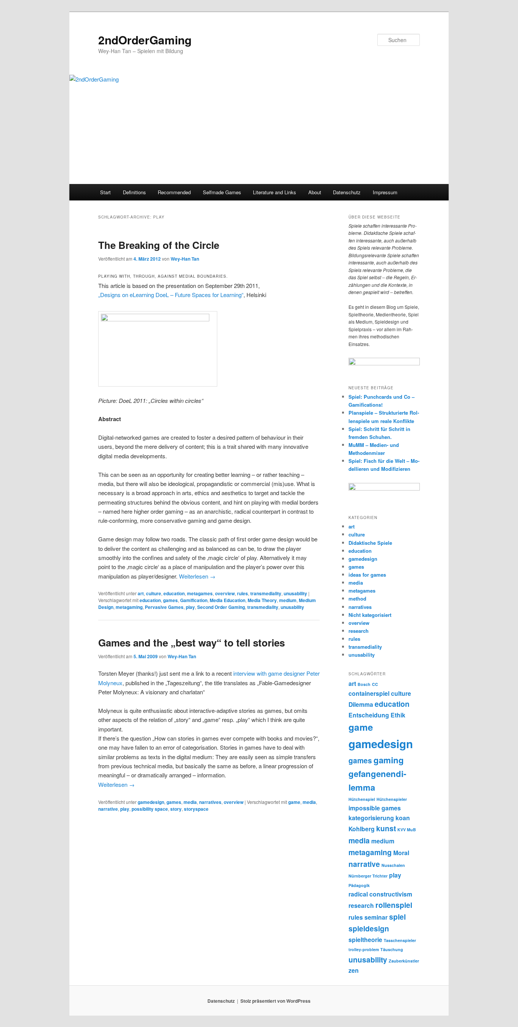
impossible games (374, 808)
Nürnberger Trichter (368, 876)
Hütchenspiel (361, 799)
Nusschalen (393, 865)
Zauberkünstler (404, 961)
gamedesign (151, 802)
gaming (389, 760)
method (357, 598)
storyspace (196, 808)
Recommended (174, 192)
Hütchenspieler (392, 799)
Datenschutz (347, 192)
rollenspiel (393, 905)
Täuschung (391, 949)
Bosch (364, 684)
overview (225, 593)
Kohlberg (361, 828)
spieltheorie (365, 939)
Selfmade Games (222, 192)
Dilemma (360, 704)
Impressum (385, 192)
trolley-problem (363, 949)
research (358, 630)
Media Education (227, 600)
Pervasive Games (164, 607)
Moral (401, 852)
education (174, 593)
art (141, 593)
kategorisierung (371, 817)
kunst (386, 828)
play (190, 607)
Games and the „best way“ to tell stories (191, 642)
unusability (295, 593)
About (314, 192)
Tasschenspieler (400, 940)
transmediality (265, 593)
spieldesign (368, 928)
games (170, 600)
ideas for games (367, 574)
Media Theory (262, 600)
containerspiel (368, 693)
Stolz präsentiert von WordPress (275, 1000)
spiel (397, 916)
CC (375, 684)
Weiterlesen (197, 576)
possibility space (150, 808)
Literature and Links (274, 192)
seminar (376, 917)
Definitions (134, 192)
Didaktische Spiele (370, 542)
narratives (210, 802)
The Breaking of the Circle (158, 245)
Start (105, 192)
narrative (108, 808)
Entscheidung (368, 715)
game (294, 802)
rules (242, 593)
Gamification (193, 600)
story (176, 808)
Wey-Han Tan (185, 258)
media (190, 802)
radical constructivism (380, 894)
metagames (200, 593)
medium (288, 600)
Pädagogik (359, 885)
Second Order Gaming (221, 607)
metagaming (129, 607)
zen (353, 970)
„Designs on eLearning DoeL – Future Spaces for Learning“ (170, 295)
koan (403, 817)
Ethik (398, 715)
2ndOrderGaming (145, 39)
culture (153, 593)
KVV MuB (406, 829)
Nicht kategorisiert (369, 614)
